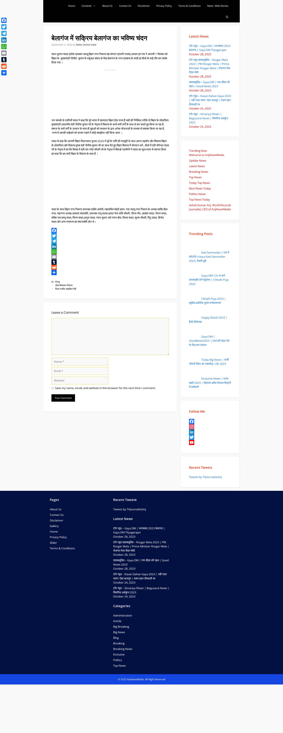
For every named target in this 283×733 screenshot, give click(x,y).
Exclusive (119, 654)
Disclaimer (144, 5)
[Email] (110, 256)
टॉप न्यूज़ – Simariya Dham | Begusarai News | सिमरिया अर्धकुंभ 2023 (208, 118)
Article (117, 621)
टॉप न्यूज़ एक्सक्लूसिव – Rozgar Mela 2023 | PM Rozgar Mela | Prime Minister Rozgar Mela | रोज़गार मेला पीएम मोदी (141, 546)
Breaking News (122, 649)
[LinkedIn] (110, 246)
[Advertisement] (110, 94)
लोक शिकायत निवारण (64, 285)
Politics (117, 660)
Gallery (54, 526)
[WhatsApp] (110, 251)
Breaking (118, 643)
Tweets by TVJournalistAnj (205, 477)
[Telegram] (110, 241)
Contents (87, 5)
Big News (119, 632)
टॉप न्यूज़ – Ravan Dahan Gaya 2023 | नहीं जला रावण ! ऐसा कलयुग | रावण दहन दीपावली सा (210, 100)
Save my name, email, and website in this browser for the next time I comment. (105, 388)
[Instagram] (210, 426)
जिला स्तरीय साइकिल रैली (65, 288)
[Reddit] (110, 267)
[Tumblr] (110, 262)
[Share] (110, 272)
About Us (107, 5)
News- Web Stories (217, 5)
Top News (119, 665)
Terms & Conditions (189, 5)
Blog (57, 281)
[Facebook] (110, 230)
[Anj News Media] (59, 6)
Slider (53, 543)
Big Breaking (121, 626)
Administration (122, 615)
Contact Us (125, 5)
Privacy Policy (164, 5)
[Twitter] (110, 235)
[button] (227, 17)
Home (71, 5)
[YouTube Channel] (210, 442)
